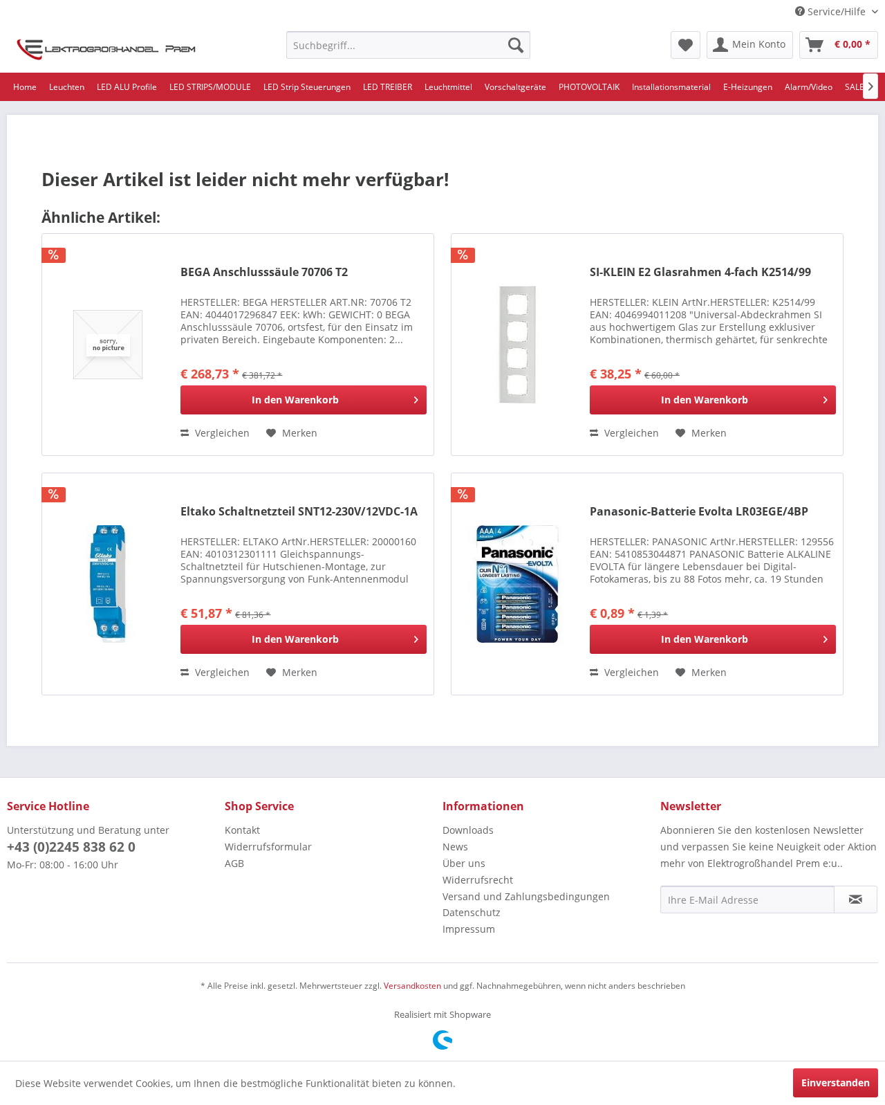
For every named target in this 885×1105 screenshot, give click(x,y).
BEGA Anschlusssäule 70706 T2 (264, 272)
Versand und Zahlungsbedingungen (526, 896)
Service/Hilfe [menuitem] (836, 11)
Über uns (463, 863)
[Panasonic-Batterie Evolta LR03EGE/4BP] (517, 584)
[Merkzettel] (685, 45)
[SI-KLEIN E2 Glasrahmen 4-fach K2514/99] (517, 344)
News (455, 846)
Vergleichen (221, 432)
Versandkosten (412, 986)
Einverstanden (835, 1082)
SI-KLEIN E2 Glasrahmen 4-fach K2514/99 (700, 272)
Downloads (468, 830)
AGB (234, 863)
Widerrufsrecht (477, 879)
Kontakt (242, 830)
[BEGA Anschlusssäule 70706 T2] (108, 344)
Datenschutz (471, 912)
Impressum (468, 928)
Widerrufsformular (268, 846)
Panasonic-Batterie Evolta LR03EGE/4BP (699, 511)
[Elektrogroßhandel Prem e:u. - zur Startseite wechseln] (106, 48)
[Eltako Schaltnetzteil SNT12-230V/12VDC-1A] (108, 584)
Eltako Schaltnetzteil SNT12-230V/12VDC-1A (299, 511)
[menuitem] (408, 45)
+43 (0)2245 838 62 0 (71, 847)
